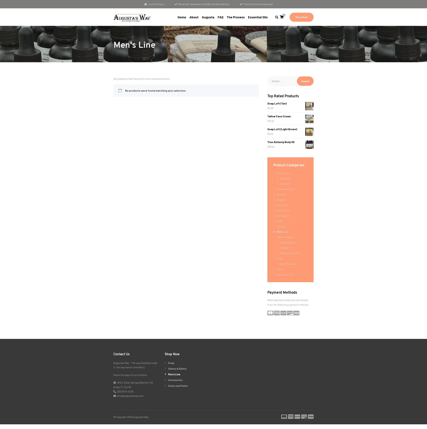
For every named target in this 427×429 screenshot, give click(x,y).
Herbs (280, 221)
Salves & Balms (285, 237)
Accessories (284, 173)
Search (305, 81)
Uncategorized (285, 274)
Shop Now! (301, 17)
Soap (279, 258)
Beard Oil (281, 194)
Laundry (281, 226)
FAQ (220, 17)
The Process (236, 17)
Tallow (280, 269)
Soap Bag (285, 178)
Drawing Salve (288, 242)
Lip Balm (285, 247)
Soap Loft (285, 183)
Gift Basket (283, 215)
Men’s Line (174, 374)
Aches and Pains (286, 189)
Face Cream (283, 210)
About (193, 17)
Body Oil (281, 199)
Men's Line (282, 231)
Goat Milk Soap (288, 263)
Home (182, 17)
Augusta (208, 17)
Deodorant (282, 205)
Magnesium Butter (290, 253)
